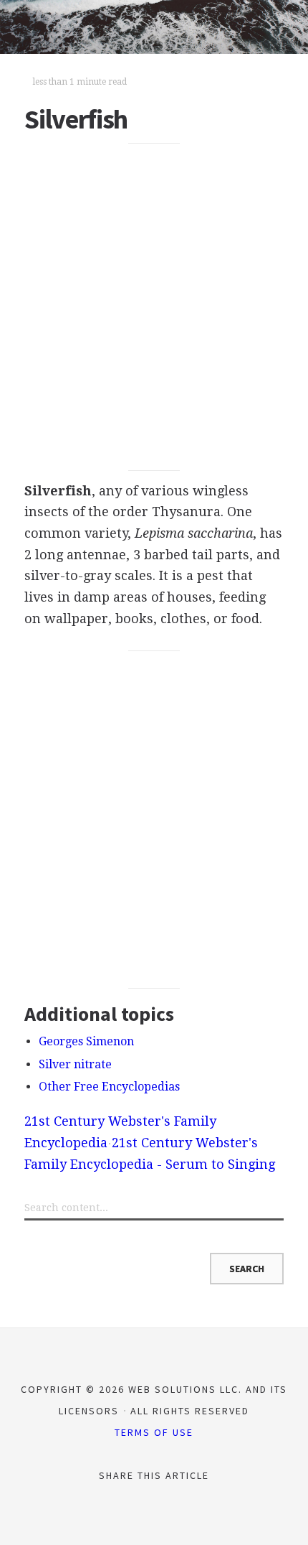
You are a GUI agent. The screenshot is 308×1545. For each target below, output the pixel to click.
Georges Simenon (86, 1041)
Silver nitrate (75, 1064)
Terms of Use (154, 1432)
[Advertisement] (154, 307)
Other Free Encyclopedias (109, 1086)
